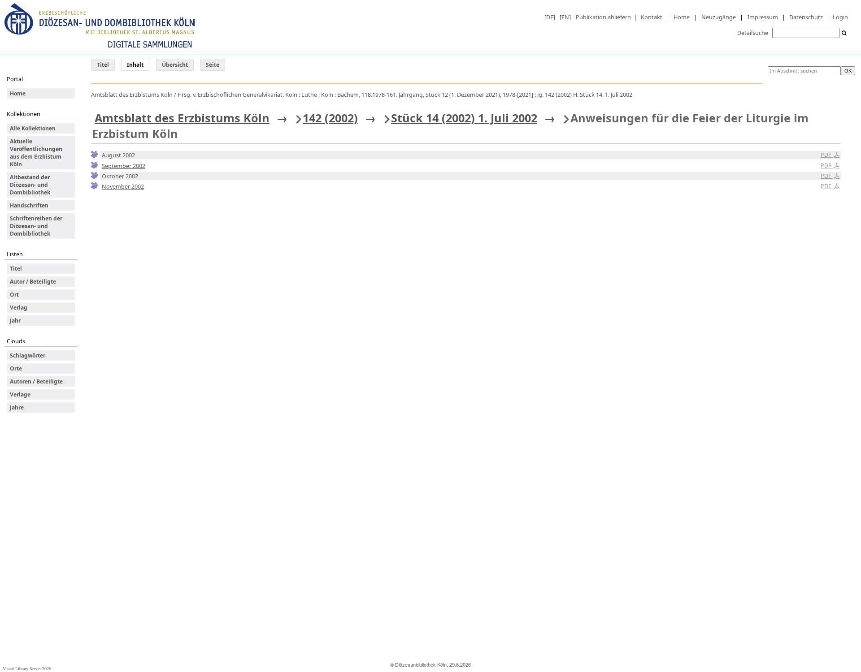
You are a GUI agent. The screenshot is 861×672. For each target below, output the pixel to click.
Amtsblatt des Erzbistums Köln (182, 117)
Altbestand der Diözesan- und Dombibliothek (30, 184)
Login (840, 17)
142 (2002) (330, 117)
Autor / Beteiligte (33, 281)
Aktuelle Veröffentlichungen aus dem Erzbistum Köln (36, 153)
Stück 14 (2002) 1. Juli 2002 (464, 117)
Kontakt (651, 17)
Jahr (15, 320)
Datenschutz (806, 17)
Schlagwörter (27, 355)
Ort (14, 294)
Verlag (18, 307)
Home (682, 17)
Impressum (763, 17)
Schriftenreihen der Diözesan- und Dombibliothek (36, 226)
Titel (103, 65)
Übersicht (175, 65)
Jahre (17, 407)
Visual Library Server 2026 (27, 668)
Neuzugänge (718, 17)
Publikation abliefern (603, 17)
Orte (16, 368)
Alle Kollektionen (33, 128)
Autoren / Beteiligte (36, 381)
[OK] (844, 33)
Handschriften (29, 205)
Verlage (20, 394)
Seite (212, 65)
